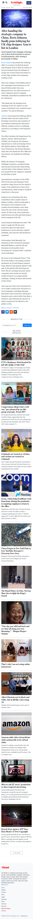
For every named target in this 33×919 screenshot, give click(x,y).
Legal (3, 897)
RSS (4, 911)
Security (3, 906)
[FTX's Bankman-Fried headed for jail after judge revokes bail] (16, 348)
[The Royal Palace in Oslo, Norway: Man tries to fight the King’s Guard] (16, 577)
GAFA (3, 901)
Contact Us (24, 916)
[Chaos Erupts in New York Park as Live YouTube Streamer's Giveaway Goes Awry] (16, 535)
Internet (3, 904)
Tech (2, 887)
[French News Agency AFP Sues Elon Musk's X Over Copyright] (16, 815)
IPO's (2, 894)
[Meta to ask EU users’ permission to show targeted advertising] (16, 771)
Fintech (3, 892)
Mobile (3, 890)
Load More (16, 853)
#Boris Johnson (6, 308)
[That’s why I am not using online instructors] (16, 650)
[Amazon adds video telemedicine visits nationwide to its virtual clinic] (16, 723)
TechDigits (16, 2)
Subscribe (27, 325)
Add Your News (5, 908)
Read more (4, 884)
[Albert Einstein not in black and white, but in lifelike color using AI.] (16, 683)
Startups (4, 899)
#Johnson (15, 308)
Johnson (4, 116)
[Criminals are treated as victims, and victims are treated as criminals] (16, 440)
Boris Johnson (6, 63)
